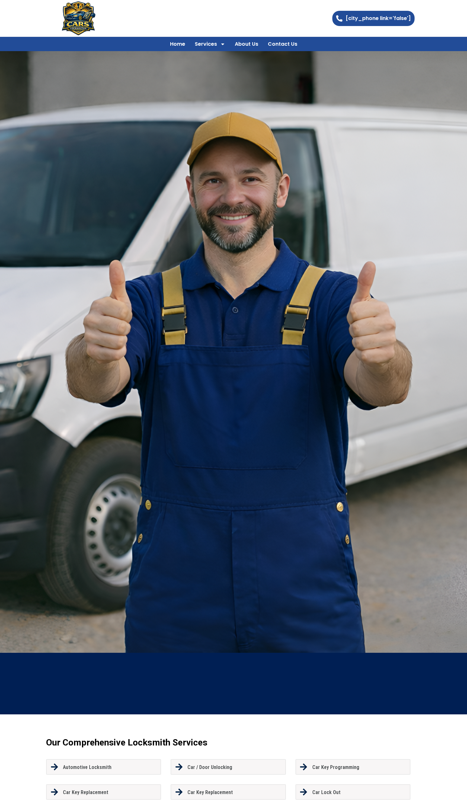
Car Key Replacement (85, 792)
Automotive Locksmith (87, 767)
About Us (246, 44)
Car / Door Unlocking (209, 767)
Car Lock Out (326, 792)
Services (206, 44)
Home (177, 44)
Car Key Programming (335, 767)
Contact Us (282, 44)
